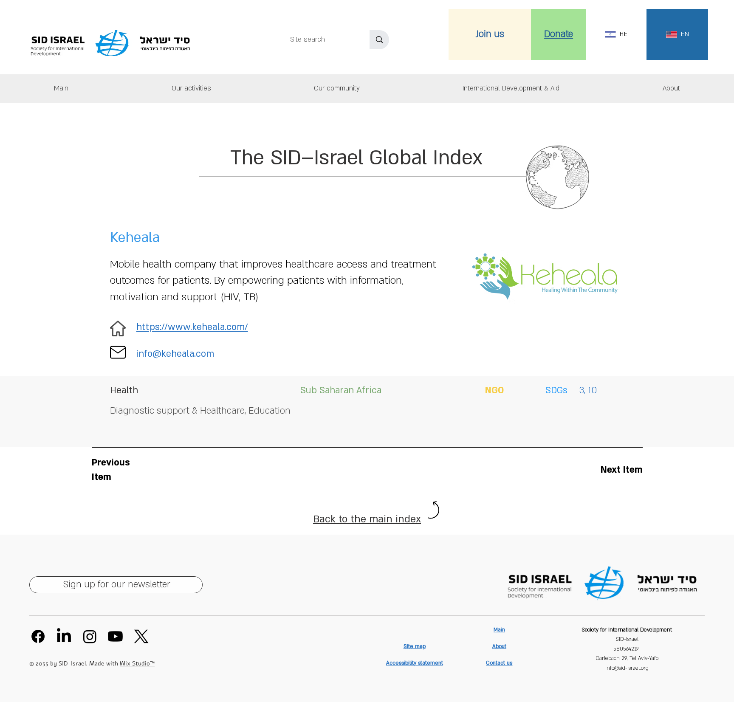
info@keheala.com (175, 354)
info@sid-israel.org (627, 668)
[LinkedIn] (64, 636)
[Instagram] (90, 636)
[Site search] (379, 39)
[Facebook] (38, 636)
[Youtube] (115, 636)
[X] (141, 636)
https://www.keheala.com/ (192, 327)
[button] (671, 89)
